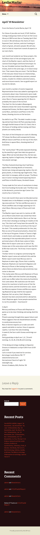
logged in (14, 389)
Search (6, 401)
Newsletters (15, 482)
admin (6, 482)
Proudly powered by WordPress (20, 531)
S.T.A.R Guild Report (18, 489)
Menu (4, 14)
